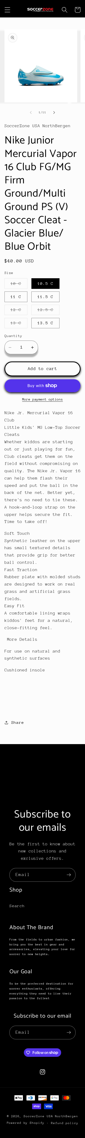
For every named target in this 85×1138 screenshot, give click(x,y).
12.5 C (49, 311)
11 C (16, 297)
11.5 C (46, 297)
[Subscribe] (68, 875)
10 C (19, 285)
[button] (7, 9)
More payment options (42, 399)
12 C (19, 311)
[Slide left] (31, 112)
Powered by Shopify (26, 1123)
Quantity (13, 336)
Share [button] (17, 722)
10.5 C (46, 283)
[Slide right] (54, 112)
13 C (19, 324)
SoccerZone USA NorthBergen (51, 1116)
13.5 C (46, 323)
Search (17, 906)
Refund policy (64, 1123)
